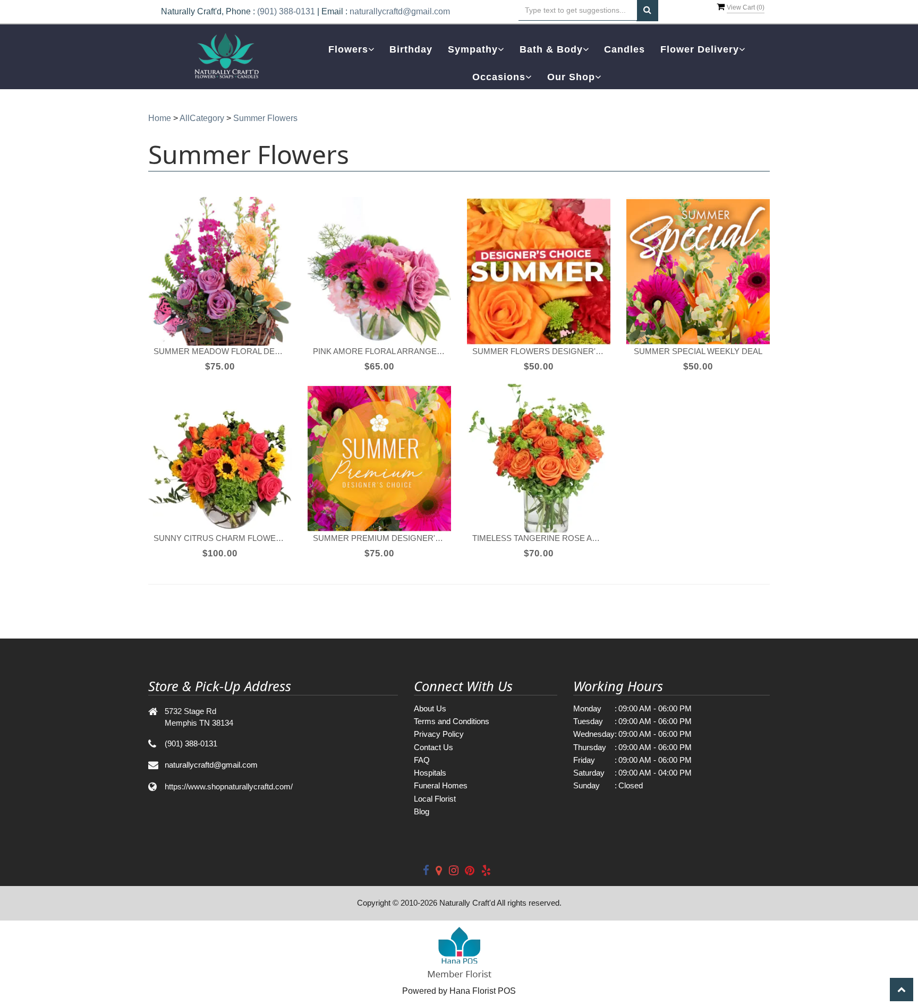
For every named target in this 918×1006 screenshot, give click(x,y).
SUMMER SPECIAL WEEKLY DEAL (698, 351)
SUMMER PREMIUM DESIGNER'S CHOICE (379, 538)
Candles (624, 49)
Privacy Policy (439, 733)
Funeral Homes (441, 785)
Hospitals (430, 772)
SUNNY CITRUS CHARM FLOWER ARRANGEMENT (220, 538)
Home (159, 118)
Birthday (410, 49)
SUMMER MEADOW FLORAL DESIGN (220, 351)
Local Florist (435, 798)
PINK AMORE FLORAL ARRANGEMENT (379, 351)
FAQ (422, 759)
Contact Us (433, 747)
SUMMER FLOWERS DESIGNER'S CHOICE (538, 351)
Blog (421, 811)
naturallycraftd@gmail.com (400, 11)
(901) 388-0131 (286, 11)
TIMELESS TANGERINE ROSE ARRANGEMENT (538, 538)
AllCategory (202, 118)
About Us (430, 708)
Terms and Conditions (451, 721)
